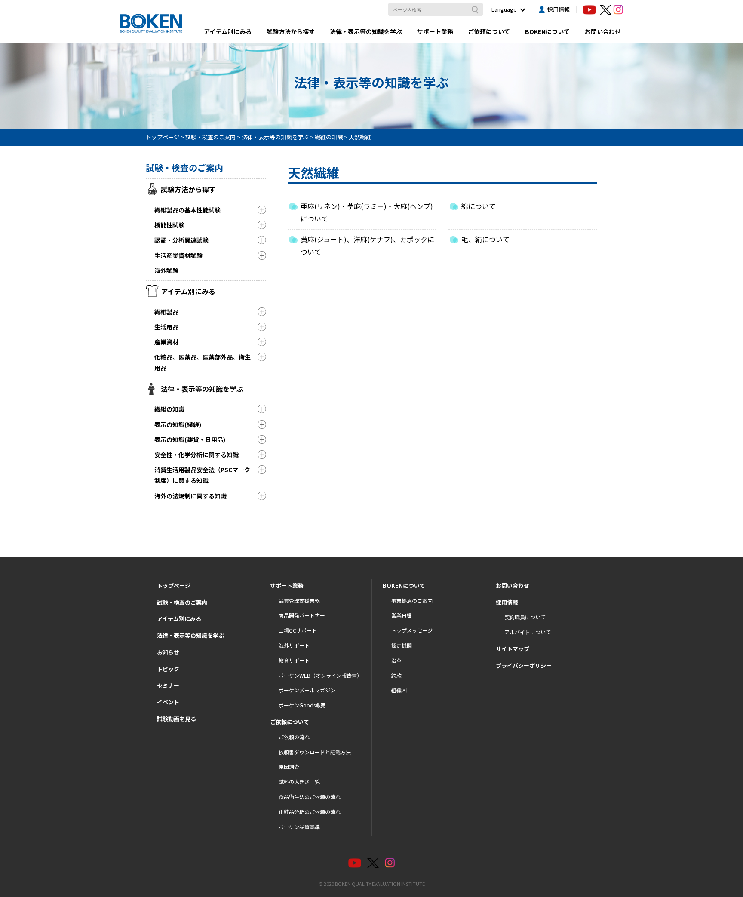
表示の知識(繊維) (177, 424)
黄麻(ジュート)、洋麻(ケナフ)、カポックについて (367, 245)
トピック (168, 669)
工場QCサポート (298, 630)
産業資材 (166, 342)
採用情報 (558, 9)
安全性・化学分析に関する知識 (196, 454)
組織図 (399, 690)
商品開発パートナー (302, 615)
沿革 (396, 660)
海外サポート (294, 645)
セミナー (168, 686)
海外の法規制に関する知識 (190, 496)
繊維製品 (166, 311)
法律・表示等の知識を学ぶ (366, 31)
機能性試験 (169, 225)
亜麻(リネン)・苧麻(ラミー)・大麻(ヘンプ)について (367, 212)
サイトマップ (512, 649)
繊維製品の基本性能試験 (187, 210)
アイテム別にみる (228, 31)
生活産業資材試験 (178, 255)
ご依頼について (489, 31)
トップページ (173, 585)
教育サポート (294, 660)
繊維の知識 (169, 409)
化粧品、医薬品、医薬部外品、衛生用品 (202, 362)
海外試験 (166, 270)
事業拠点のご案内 (412, 600)
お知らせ (168, 652)
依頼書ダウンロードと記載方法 (315, 752)
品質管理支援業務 (299, 600)
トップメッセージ (412, 630)
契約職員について (525, 617)
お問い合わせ (603, 31)
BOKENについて (547, 31)
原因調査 (289, 766)
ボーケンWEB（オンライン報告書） (320, 675)
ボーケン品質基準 (299, 826)
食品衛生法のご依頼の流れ (310, 796)
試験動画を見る (176, 719)
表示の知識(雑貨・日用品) (189, 439)
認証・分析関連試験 (181, 240)
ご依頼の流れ (294, 736)
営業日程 (401, 615)
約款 (396, 675)
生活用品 (166, 327)
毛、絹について (485, 239)
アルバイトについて (527, 632)
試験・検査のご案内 (182, 602)
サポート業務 (435, 31)
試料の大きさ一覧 (299, 781)
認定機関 (401, 645)
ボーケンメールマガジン (307, 690)
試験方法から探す (291, 31)
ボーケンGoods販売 (302, 705)
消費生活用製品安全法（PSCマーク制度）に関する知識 (202, 475)
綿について (478, 206)
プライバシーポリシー (524, 665)
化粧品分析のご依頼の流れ (310, 811)
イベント (168, 702)
